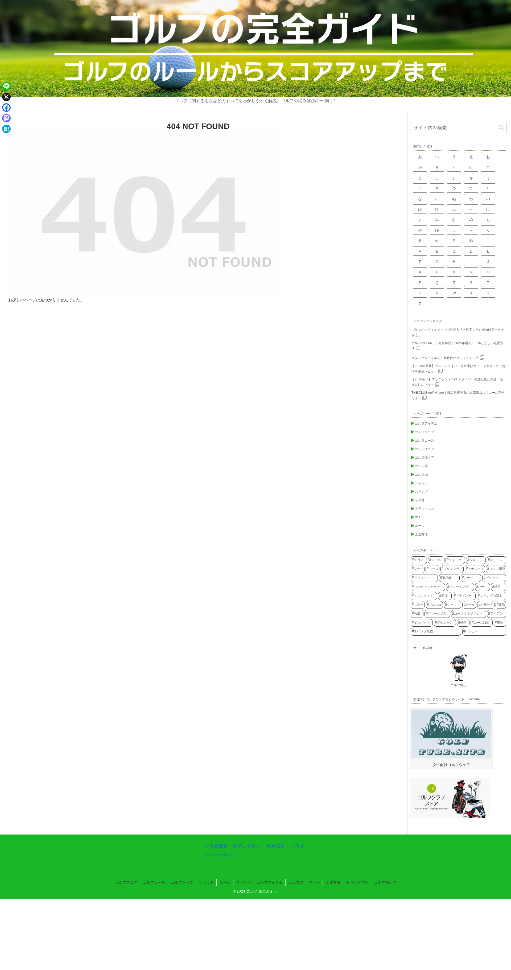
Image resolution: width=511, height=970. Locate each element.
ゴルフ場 (295, 882)
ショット (206, 882)
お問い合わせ (247, 846)
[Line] (6, 86)
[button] (501, 128)
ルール (224, 882)
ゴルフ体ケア (385, 882)
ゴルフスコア (126, 882)
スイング (243, 882)
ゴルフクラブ (182, 882)
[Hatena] (6, 129)
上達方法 (332, 882)
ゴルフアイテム (270, 882)
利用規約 (276, 846)
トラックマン (357, 882)
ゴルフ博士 (459, 685)
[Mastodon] (6, 118)
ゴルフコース (154, 882)
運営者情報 (216, 846)
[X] (6, 97)
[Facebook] (6, 107)
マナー (314, 882)
